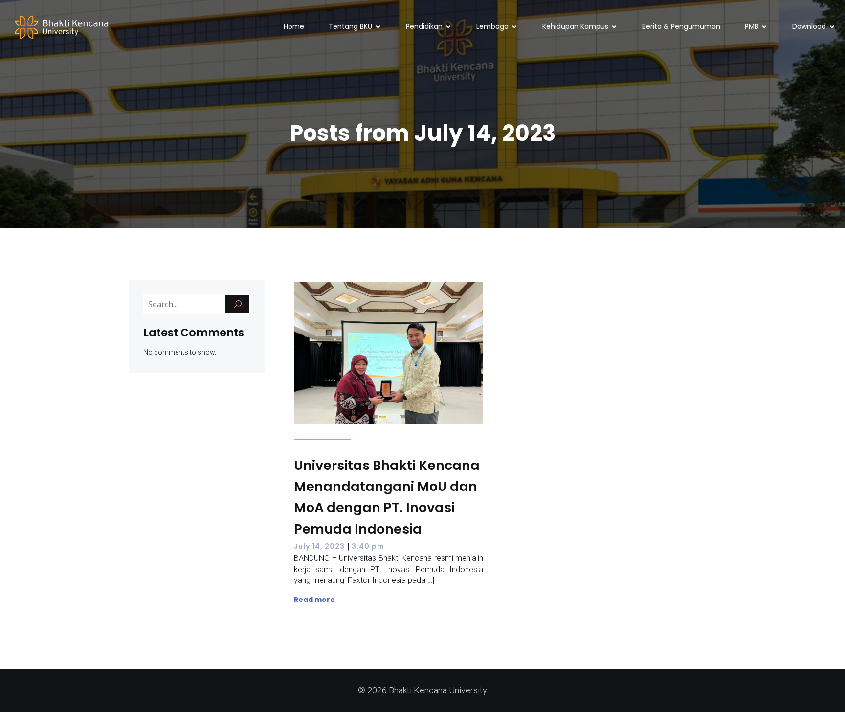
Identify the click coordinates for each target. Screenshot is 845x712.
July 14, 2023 (319, 546)
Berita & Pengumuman (681, 26)
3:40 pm (368, 546)
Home (294, 26)
